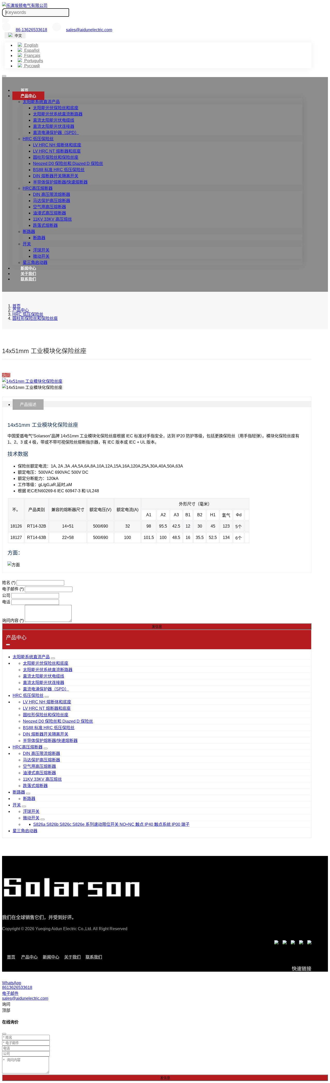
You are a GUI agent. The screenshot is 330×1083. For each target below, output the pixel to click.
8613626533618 (17, 987)
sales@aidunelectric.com (89, 30)
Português (33, 61)
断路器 (29, 231)
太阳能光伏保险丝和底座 (55, 108)
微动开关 (41, 256)
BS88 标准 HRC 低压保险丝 (59, 170)
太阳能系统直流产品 (41, 101)
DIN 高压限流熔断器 (51, 194)
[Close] (4, 1034)
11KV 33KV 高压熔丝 (52, 219)
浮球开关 (41, 250)
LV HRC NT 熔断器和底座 (57, 151)
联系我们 (28, 279)
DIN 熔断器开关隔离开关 (55, 176)
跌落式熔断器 (45, 225)
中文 (18, 36)
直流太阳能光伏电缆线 (53, 120)
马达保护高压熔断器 (51, 200)
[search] (5, 20)
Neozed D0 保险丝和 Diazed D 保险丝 (68, 163)
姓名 (8, 582)
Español (31, 50)
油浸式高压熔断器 (49, 213)
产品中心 (28, 96)
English (30, 45)
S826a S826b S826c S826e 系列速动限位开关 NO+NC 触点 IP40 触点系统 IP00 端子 (111, 824)
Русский (31, 66)
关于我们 (28, 273)
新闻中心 (28, 268)
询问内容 (13, 620)
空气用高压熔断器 (49, 207)
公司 (6, 595)
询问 (6, 375)
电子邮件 (13, 589)
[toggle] (4, 76)
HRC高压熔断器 (38, 188)
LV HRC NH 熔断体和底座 (57, 145)
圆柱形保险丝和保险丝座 (55, 157)
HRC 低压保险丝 (38, 139)
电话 (6, 602)
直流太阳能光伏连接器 (53, 126)
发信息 (157, 627)
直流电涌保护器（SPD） (56, 132)
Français (31, 55)
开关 (27, 244)
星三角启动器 (35, 262)
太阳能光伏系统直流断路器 (57, 114)
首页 (24, 90)
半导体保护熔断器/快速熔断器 (60, 182)
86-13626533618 (31, 30)
